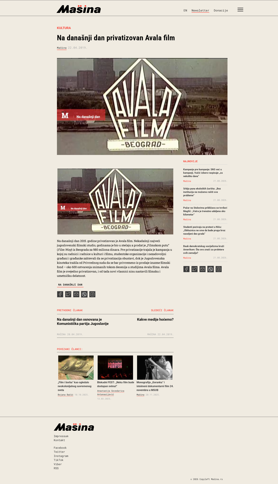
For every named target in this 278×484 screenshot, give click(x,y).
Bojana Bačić (65, 394)
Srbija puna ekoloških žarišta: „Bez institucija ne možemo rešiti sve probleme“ (202, 192)
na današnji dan (70, 284)
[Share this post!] (60, 296)
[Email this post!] (76, 296)
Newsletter (200, 10)
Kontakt (59, 440)
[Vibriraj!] (84, 296)
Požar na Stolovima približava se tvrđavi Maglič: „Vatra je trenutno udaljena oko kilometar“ (205, 211)
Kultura (64, 28)
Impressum (61, 436)
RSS (56, 468)
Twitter (59, 452)
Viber (58, 464)
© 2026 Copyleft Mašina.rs (206, 479)
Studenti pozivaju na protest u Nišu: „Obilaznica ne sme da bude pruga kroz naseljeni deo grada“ (204, 230)
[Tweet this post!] (68, 296)
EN (185, 10)
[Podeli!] (92, 296)
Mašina (62, 47)
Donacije (221, 10)
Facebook (60, 447)
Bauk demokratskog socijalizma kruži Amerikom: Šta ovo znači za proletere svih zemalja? (203, 249)
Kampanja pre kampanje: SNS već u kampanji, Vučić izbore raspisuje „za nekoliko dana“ (203, 173)
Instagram (61, 456)
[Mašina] (65, 9)
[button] (241, 10)
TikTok (58, 460)
